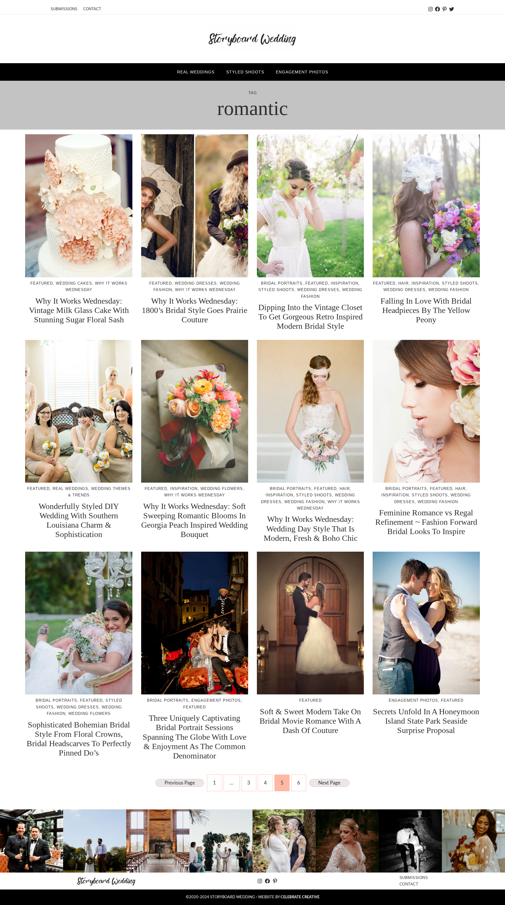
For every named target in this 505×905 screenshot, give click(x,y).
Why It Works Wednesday (205, 290)
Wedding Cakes (74, 283)
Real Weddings (70, 488)
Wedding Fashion (448, 290)
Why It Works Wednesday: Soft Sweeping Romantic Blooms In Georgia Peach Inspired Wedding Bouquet (194, 520)
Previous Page (180, 782)
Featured (41, 283)
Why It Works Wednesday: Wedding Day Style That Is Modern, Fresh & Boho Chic (310, 528)
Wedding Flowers (221, 488)
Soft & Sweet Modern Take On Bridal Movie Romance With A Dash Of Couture (310, 721)
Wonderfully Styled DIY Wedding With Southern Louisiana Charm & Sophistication (79, 520)
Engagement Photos (216, 700)
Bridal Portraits (281, 283)
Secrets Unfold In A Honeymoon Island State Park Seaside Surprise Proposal (426, 721)
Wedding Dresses (196, 283)
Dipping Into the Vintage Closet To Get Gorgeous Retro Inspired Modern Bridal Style (310, 317)
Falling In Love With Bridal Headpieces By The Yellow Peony (426, 310)
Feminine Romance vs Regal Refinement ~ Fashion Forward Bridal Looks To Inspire (426, 522)
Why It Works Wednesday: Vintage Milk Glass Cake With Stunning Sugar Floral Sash (79, 310)
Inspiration (344, 283)
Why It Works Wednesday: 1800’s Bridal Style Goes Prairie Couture (194, 310)
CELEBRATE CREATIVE (300, 897)
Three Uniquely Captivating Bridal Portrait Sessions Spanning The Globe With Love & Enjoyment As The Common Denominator (194, 736)
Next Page (329, 782)
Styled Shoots (276, 290)
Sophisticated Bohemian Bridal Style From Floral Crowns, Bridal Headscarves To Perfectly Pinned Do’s (79, 739)
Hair (403, 283)
